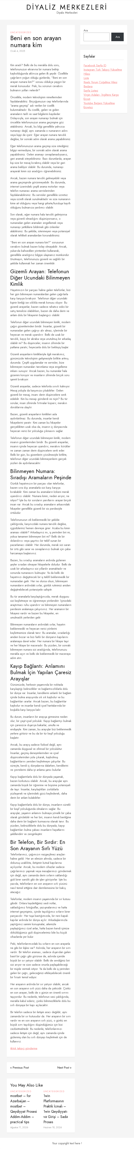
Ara (86, 30)
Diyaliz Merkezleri (67, 7)
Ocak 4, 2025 (17, 51)
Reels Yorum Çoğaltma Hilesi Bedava (100, 84)
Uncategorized (20, 32)
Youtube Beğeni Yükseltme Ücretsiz (99, 105)
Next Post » (64, 1068)
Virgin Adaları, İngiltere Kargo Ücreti (101, 97)
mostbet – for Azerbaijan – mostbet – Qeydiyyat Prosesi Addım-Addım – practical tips (23, 1109)
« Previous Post (19, 1068)
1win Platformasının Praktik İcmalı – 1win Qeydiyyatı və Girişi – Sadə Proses (55, 1109)
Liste (86, 78)
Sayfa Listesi (91, 91)
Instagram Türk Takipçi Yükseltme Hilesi (103, 72)
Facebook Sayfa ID (95, 66)
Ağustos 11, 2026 (19, 1127)
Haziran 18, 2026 (52, 1127)
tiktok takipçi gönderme (23, 1048)
